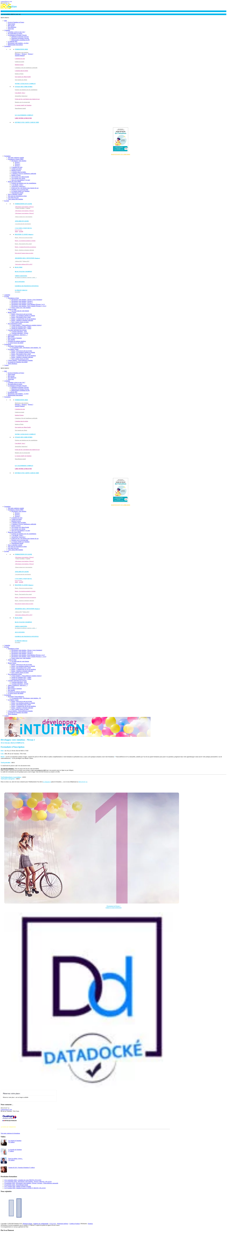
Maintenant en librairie (120, 154)
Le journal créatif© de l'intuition (23, 105)
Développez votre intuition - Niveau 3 (22, 303)
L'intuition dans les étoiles (21, 70)
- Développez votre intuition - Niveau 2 (24, 210)
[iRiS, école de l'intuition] (9, 8)
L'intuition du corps (20, 58)
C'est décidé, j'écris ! (20, 93)
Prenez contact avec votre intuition (21, 307)
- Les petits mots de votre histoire (23, 223)
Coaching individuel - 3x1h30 (19, 333)
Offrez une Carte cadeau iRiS (27, 122)
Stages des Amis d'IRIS (14, 181)
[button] (5, 17)
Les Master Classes (13, 349)
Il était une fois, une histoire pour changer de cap (27, 99)
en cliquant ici (47, 782)
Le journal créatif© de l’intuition (20, 191)
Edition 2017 (26, 261)
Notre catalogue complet (25, 83)
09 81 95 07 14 (83, 782)
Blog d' (18, 267)
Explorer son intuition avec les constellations (26, 89)
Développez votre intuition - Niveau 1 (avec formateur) (26, 299)
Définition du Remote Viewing (20, 36)
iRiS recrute (11, 25)
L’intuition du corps (16, 167)
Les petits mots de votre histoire (20, 311)
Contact (6, 365)
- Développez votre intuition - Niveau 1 (24, 206)
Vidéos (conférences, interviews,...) (17, 335)
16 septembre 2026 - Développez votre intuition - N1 (26, 347)
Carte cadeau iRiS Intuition (15, 199)
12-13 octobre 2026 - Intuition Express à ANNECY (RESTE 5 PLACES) (25, 1188)
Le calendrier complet (24, 115)
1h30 (16, 231)
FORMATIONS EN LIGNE (23, 204)
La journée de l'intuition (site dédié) (18, 362)
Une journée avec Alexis (21, 79)
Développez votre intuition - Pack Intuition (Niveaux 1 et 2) (28, 304)
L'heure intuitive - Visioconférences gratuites (20, 360)
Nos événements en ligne (15, 323)
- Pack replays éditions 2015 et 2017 (23, 264)
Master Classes (12, 312)
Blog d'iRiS (11, 336)
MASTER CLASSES (24, 234)
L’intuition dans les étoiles (18, 172)
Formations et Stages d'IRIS (15, 159)
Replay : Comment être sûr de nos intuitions (25, 247)
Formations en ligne (13, 298)
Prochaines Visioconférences (16, 346)
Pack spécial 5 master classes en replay (24, 253)
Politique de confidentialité (40, 1223)
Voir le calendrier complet (15, 194)
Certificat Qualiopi (74, 1223)
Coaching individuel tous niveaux (17, 330)
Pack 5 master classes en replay (20, 322)
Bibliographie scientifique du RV (20, 40)
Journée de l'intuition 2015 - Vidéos (21, 327)
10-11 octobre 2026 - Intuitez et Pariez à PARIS (17, 1186)
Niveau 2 (24, 54)
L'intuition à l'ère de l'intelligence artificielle (26, 67)
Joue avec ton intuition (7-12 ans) (20, 180)
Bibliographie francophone (15, 44)
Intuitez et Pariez (19, 73)
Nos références (12, 27)
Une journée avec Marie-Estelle (23, 76)
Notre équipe (11, 24)
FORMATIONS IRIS (21, 49)
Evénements (7, 344)
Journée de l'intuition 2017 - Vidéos (21, 328)
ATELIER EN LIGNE (22, 221)
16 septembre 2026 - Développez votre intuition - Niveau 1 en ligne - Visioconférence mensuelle (31, 1183)
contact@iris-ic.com (6, 1)
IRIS (5, 20)
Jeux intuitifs (20, 281)
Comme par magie (19, 61)
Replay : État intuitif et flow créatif (23, 243)
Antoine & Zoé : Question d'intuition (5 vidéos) (21, 1167)
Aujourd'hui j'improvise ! (21, 96)
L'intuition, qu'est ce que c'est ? (16, 32)
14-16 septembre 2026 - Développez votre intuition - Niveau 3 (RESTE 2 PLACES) (28, 1181)
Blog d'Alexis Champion (23, 271)
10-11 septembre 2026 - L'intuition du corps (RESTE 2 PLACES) (22, 1180)
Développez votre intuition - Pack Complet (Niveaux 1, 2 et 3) (28, 306)
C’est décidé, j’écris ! (17, 185)
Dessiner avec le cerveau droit (22, 102)
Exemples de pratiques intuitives (27, 286)
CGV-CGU (52, 1223)
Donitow (90, 1223)
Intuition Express (19, 64)
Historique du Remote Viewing (20, 38)
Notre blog (11, 28)
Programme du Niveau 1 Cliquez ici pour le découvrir (113, 906)
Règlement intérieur (62, 1223)
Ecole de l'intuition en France (16, 22)
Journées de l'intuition (27, 258)
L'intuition (7, 30)
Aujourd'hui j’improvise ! (18, 186)
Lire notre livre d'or (23, 118)
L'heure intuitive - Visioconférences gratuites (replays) (26, 325)
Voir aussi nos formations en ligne (17, 196)
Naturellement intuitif (20, 108)
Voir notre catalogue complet (16, 157)
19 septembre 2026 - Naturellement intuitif (16, 1185)
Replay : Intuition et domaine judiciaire (24, 250)
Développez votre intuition (21, 52)
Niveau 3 (30, 54)
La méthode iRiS (12, 41)
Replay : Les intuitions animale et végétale (25, 240)
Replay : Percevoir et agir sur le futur (23, 237)
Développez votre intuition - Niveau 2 (22, 301)
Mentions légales (27, 1223)
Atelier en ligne (12, 309)
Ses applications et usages (15, 33)
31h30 (21, 231)
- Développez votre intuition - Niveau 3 (24, 213)
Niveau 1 (17, 54)
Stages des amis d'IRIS (23, 86)
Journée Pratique (19, 55)
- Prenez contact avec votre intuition (23, 216)
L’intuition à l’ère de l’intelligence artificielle (23, 173)
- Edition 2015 (18, 261)
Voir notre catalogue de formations (10, 1133)
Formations (7, 46)
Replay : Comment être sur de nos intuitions (23, 319)
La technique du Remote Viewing (17, 35)
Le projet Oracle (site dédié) (15, 343)
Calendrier (7, 295)
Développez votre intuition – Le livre (18, 43)
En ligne (6, 201)
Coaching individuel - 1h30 (19, 331)
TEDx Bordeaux (12, 363)
